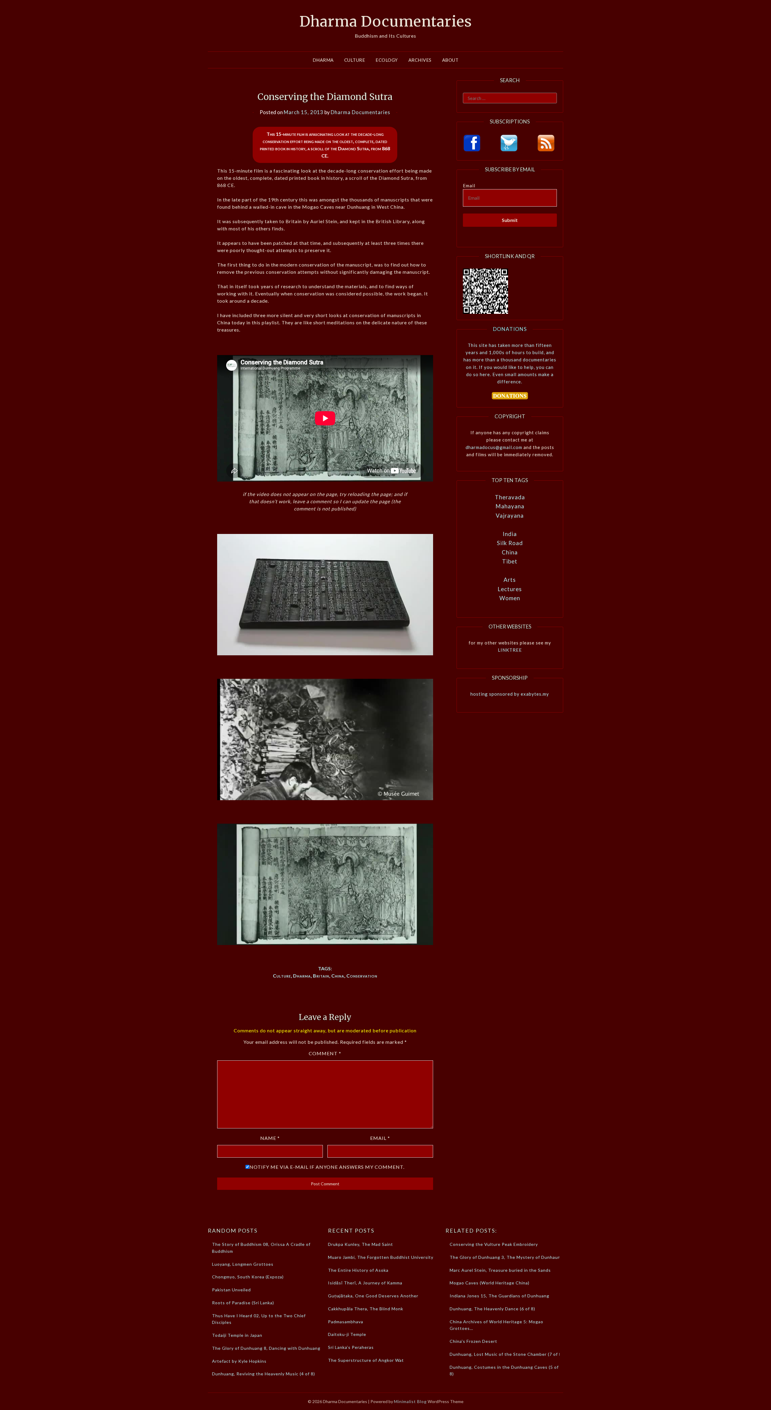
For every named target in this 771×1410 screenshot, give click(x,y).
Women (509, 597)
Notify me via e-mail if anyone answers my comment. (326, 1167)
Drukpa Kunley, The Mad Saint (360, 1244)
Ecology (387, 60)
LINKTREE (510, 650)
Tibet (509, 561)
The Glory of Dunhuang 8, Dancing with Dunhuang (266, 1348)
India (510, 533)
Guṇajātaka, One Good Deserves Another (373, 1295)
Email (380, 1138)
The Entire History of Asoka (358, 1270)
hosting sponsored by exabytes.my (509, 694)
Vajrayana (510, 515)
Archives (420, 60)
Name (270, 1138)
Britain (321, 975)
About (450, 60)
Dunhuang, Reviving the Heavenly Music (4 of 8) (263, 1373)
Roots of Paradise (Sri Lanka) (243, 1302)
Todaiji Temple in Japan (237, 1335)
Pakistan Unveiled (231, 1289)
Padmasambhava (345, 1321)
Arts (510, 579)
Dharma (323, 60)
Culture (354, 60)
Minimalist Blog (410, 1401)
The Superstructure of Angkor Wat (366, 1360)
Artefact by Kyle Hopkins (239, 1361)
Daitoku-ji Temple (347, 1334)
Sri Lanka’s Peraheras (351, 1347)
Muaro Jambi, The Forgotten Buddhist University (380, 1257)
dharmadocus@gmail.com (494, 447)
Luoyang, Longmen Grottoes (242, 1264)
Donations (510, 329)
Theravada (510, 497)
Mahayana (509, 506)
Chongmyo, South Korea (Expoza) (248, 1276)
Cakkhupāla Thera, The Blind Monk (365, 1308)
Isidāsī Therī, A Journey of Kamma (365, 1282)
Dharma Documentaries (385, 21)
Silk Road (510, 542)
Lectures (510, 588)
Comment (325, 1053)
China (337, 975)
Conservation (361, 975)
